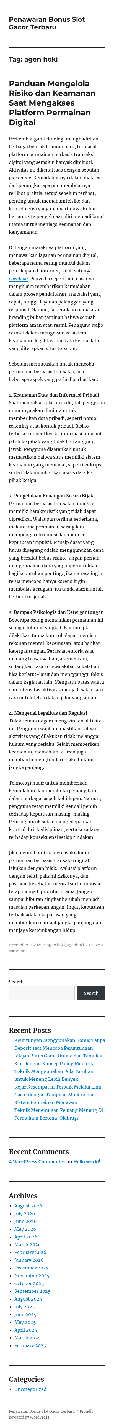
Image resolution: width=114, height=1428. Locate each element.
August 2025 (28, 1299)
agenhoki (18, 278)
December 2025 (31, 1268)
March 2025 (27, 1337)
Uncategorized (30, 1389)
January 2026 (29, 1260)
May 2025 (25, 1322)
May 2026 (25, 1229)
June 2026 (25, 1221)
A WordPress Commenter (37, 1161)
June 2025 (25, 1314)
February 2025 (30, 1345)
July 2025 (24, 1306)
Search (16, 982)
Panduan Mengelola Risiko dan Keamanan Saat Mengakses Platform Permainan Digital (52, 103)
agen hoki (56, 944)
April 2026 (25, 1237)
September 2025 (32, 1291)
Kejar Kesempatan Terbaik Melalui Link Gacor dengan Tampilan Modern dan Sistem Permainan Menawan (57, 1094)
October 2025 (29, 1283)
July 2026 (24, 1213)
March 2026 (27, 1244)
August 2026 (28, 1206)
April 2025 (25, 1330)
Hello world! (86, 1161)
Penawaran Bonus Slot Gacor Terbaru (47, 23)
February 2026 (30, 1252)
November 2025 (32, 1275)
